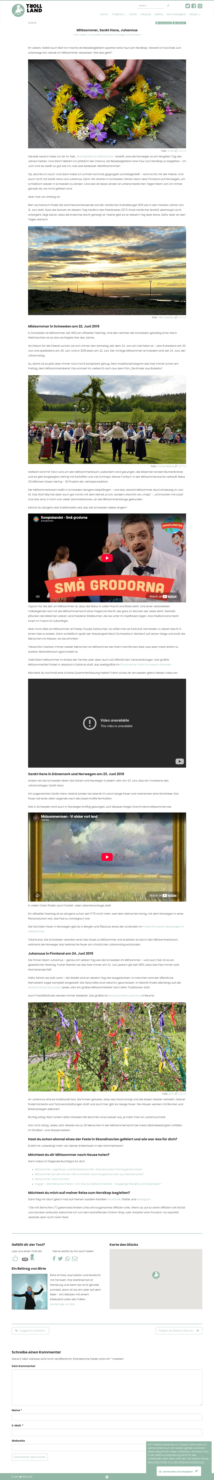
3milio (171, 151)
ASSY (171, 1094)
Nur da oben (165, 23)
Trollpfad (118, 14)
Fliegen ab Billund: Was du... (176, 1330)
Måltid (159, 14)
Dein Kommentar (23, 1366)
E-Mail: (18, 1425)
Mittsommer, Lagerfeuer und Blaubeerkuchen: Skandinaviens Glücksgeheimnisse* (89, 1169)
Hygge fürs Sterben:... (33, 1330)
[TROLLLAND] (27, 5)
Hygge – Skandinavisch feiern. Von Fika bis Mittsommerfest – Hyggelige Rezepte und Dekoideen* (98, 1184)
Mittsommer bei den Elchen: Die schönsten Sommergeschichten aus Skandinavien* (89, 1174)
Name (17, 1410)
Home (104, 14)
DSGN (133, 14)
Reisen (194, 14)
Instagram (144, 1199)
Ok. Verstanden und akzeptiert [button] (175, 1472)
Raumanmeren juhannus (124, 995)
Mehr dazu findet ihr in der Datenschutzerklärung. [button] (176, 1462)
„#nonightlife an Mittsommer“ (95, 156)
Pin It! (180, 144)
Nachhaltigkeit (176, 14)
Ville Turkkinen (166, 317)
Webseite (18, 1440)
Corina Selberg (165, 466)
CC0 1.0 (182, 151)
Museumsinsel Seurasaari (45, 987)
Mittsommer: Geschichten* (52, 1179)
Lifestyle (145, 14)
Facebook (113, 1199)
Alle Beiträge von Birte (62, 1304)
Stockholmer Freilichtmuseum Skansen (145, 664)
